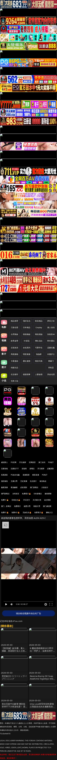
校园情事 (26, 374)
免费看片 (17, 506)
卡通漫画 (14, 361)
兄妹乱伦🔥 (27, 512)
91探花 (26, 341)
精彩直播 (35, 475)
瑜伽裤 (39, 354)
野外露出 (51, 341)
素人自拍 (51, 327)
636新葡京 (38, 493)
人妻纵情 (38, 374)
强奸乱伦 (26, 321)
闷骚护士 (51, 354)
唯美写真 (38, 361)
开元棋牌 (22, 462)
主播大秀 (14, 481)
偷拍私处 (43, 481)
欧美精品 (38, 321)
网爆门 (51, 361)
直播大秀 (36, 506)
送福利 (24, 468)
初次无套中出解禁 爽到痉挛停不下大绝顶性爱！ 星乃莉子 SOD (13, 706)
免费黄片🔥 (38, 512)
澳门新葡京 (34, 487)
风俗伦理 (51, 374)
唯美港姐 (38, 334)
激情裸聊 (48, 493)
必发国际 (23, 487)
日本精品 (26, 327)
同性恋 (51, 367)
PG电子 (51, 462)
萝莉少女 (51, 321)
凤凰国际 (4, 475)
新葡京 (32, 468)
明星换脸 (26, 354)
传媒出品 (14, 367)
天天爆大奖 (37, 500)
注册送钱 (4, 468)
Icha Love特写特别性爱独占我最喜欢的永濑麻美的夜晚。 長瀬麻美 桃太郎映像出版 (42, 707)
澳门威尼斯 (47, 506)
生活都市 (14, 374)
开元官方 (26, 500)
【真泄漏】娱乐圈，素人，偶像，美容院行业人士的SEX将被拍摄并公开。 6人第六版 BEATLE (14, 652)
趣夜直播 (4, 487)
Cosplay (39, 327)
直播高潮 (26, 475)
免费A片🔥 (15, 512)
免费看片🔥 (26, 493)
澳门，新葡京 (6, 506)
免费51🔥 (5, 500)
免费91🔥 (5, 512)
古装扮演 (14, 347)
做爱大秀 (27, 506)
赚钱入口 (49, 512)
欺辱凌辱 (14, 341)
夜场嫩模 (14, 487)
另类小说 (14, 381)
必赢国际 (50, 468)
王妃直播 (23, 481)
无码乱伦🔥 (15, 500)
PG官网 (13, 462)
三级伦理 (14, 327)
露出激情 (26, 361)
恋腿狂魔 (51, 347)
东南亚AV (51, 334)
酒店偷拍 (4, 481)
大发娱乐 (44, 487)
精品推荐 (14, 321)
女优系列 (26, 347)
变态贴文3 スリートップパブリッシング (14, 677)
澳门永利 (41, 462)
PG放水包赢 (15, 475)
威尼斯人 (4, 462)
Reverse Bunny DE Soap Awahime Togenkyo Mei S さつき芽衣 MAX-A (42, 679)
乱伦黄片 (33, 481)
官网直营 (32, 462)
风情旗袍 (14, 354)
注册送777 (15, 468)
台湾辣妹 (14, 334)
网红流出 (38, 341)
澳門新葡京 (5, 493)
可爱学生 (38, 347)
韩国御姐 (26, 334)
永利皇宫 (15, 493)
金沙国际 (47, 500)
